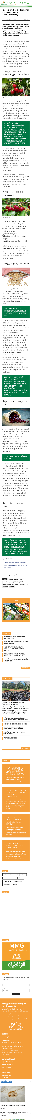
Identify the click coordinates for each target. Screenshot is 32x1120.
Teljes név (4, 988)
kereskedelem (7, 878)
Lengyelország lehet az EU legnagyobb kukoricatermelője (14, 637)
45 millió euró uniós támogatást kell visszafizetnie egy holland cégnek (14, 655)
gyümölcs (21, 582)
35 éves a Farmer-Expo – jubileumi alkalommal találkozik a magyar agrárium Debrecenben (15, 771)
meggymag (22, 584)
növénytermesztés (7, 881)
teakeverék (5, 586)
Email (3, 983)
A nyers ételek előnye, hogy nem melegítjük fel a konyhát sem (17, 660)
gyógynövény (15, 582)
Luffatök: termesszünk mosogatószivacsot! (15, 562)
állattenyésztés (7, 884)
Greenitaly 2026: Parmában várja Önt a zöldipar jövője (14, 845)
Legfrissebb (6, 633)
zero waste (11, 586)
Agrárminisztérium (7, 875)
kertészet (14, 878)
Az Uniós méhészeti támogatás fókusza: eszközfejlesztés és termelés (13, 821)
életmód (21, 579)
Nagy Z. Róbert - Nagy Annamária (9, 19)
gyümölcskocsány (7, 584)
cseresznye (10, 579)
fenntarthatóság (6, 582)
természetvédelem (18, 881)
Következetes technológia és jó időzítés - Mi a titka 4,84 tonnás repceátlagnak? (16, 793)
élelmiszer (15, 884)
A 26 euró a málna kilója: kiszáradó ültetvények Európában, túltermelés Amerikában (14, 648)
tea (27, 584)
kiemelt (20, 878)
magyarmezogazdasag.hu (16, 2)
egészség (16, 579)
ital (13, 584)
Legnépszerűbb (7, 679)
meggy (16, 584)
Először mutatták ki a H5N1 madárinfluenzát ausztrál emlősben (16, 642)
